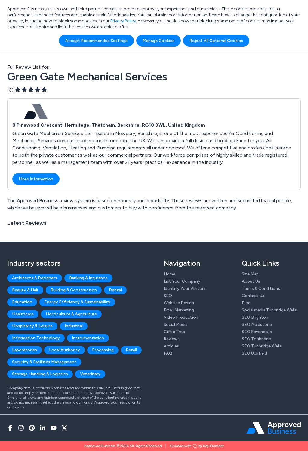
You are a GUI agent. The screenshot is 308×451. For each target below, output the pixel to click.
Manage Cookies (158, 40)
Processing (103, 350)
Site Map (250, 274)
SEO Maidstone (257, 324)
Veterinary (90, 374)
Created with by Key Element (197, 446)
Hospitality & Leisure (32, 326)
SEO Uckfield (254, 353)
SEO (168, 295)
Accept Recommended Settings (96, 40)
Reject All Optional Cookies (216, 40)
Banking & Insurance (88, 278)
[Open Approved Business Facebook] (10, 428)
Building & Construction (74, 290)
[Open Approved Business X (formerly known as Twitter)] (64, 428)
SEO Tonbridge (256, 338)
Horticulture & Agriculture (71, 314)
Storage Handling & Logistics (40, 374)
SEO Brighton (255, 317)
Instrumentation (88, 338)
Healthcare (23, 314)
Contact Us (253, 295)
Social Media (175, 324)
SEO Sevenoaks (257, 331)
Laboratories (24, 350)
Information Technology (36, 338)
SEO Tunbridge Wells (262, 346)
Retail (131, 350)
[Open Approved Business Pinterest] (32, 428)
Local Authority (64, 350)
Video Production (181, 317)
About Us (251, 281)
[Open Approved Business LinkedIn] (43, 428)
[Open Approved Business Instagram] (21, 428)
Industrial (74, 326)
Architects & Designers (34, 278)
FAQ (168, 353)
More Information (36, 179)
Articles (171, 346)
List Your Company (182, 281)
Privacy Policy (123, 20)
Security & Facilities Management (44, 362)
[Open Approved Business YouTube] (54, 428)
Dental (115, 290)
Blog (246, 302)
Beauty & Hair (25, 290)
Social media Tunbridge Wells (269, 310)
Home (169, 274)
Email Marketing (179, 310)
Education (22, 302)
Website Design (179, 302)
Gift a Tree (174, 331)
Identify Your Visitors (185, 288)
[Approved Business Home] (273, 428)
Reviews (172, 338)
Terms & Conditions (261, 288)
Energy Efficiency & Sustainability (77, 302)
